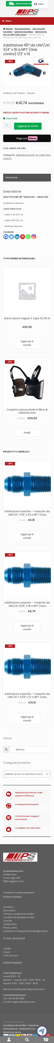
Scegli (27, 432)
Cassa (6, 952)
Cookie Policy (10, 924)
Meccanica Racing (22, 28)
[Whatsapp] (28, 236)
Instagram (28, 892)
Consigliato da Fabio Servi (27, 828)
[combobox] (27, 774)
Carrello (7, 948)
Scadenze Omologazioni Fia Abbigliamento (25, 931)
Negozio (9, 28)
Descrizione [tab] (11, 177)
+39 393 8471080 (15, 998)
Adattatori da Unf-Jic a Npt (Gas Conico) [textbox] (26, 774)
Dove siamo (9, 910)
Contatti (7, 920)
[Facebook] (5, 236)
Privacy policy (10, 927)
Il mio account (10, 955)
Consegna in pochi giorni (27, 804)
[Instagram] (33, 236)
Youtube (18, 892)
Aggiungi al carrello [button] (27, 343)
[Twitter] (11, 236)
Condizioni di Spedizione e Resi (18, 917)
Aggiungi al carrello (27, 126)
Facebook (8, 892)
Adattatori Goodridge (23, 31)
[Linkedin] (17, 236)
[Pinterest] (22, 236)
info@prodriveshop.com (22, 1001)
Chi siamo (8, 907)
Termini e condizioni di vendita (18, 913)
